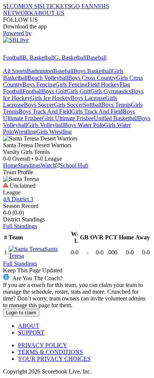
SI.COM (13, 6)
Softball (92, 105)
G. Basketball (70, 57)
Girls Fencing (71, 84)
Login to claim (21, 312)
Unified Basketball (116, 118)
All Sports (15, 71)
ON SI (31, 6)
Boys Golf (54, 91)
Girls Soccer (68, 105)
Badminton (40, 71)
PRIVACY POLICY (42, 345)
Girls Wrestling (54, 131)
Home (10, 165)
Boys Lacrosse (88, 98)
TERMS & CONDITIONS (50, 352)
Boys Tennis (116, 105)
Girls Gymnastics (110, 91)
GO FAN (82, 6)
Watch (48, 165)
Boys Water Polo (84, 125)
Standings (29, 165)
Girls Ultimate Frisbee (68, 118)
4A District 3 (18, 199)
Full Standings (20, 226)
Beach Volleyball (48, 78)
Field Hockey (103, 84)
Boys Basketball (92, 71)
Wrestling (25, 131)
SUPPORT (31, 332)
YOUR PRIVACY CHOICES (54, 359)
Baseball (96, 57)
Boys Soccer (39, 105)
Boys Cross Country (92, 78)
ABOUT (28, 326)
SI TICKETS (55, 6)
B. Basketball (38, 57)
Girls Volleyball (45, 125)
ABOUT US (49, 13)
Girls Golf (78, 91)
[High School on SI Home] (32, 51)
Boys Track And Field (45, 111)
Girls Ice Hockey (50, 98)
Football (12, 57)
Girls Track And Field (97, 111)
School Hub (74, 165)
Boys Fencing (38, 84)
